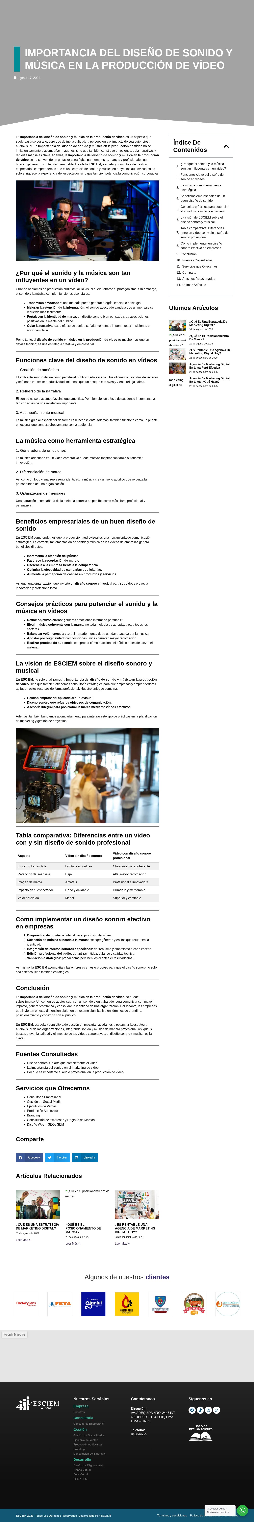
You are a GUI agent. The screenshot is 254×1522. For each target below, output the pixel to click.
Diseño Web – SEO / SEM (45, 1124)
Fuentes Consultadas (197, 260)
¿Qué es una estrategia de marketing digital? (208, 323)
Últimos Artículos (194, 285)
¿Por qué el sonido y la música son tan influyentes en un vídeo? (203, 166)
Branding (33, 1115)
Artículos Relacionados (198, 278)
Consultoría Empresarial (44, 1097)
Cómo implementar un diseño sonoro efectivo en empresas (201, 246)
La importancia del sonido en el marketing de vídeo (63, 1067)
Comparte (189, 272)
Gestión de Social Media (44, 1101)
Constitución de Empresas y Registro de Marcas (61, 1120)
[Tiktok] (200, 1410)
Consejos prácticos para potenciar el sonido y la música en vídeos (205, 209)
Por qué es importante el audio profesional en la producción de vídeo (75, 1072)
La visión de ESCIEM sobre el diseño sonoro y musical (202, 220)
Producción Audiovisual (43, 1110)
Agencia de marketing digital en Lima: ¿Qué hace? (209, 380)
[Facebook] (192, 1410)
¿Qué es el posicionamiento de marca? (83, 1228)
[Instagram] (208, 1410)
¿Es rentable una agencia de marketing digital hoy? (135, 1228)
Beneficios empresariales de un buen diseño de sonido (203, 198)
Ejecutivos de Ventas (42, 1106)
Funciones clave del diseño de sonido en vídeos (202, 177)
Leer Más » (23, 1239)
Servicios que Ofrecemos (199, 266)
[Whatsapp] (216, 1410)
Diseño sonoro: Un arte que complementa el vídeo (62, 1063)
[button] (29, 1157)
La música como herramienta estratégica (201, 188)
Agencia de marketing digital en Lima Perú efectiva (209, 366)
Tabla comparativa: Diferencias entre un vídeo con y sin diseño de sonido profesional (205, 232)
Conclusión (189, 254)
